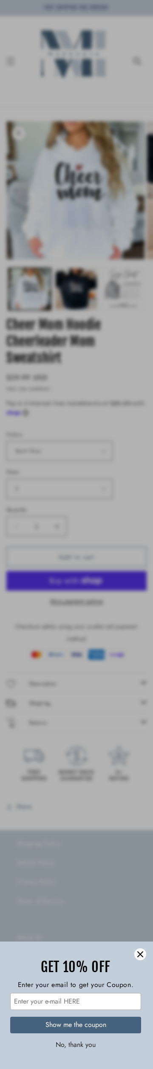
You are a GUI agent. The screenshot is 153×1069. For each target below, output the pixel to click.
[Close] (140, 954)
